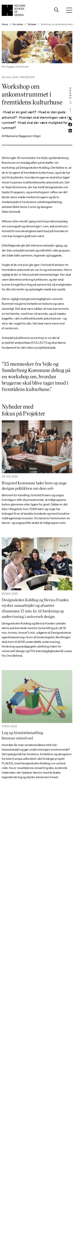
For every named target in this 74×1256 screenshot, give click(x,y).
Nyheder (32, 24)
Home (5, 24)
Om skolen (17, 24)
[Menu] (69, 10)
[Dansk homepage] (13, 10)
